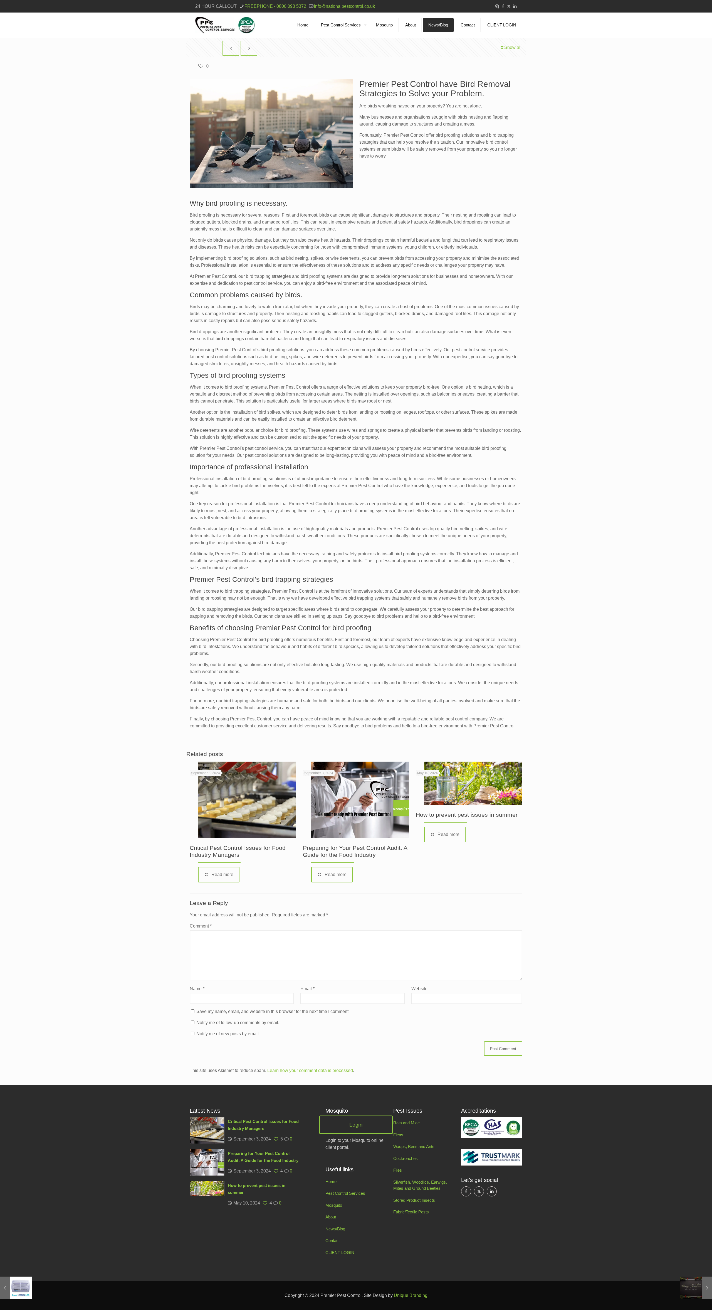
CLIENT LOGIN (339, 1252)
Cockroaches (405, 1158)
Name (197, 988)
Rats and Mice (406, 1122)
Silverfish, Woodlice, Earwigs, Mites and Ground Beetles (420, 1185)
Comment (201, 926)
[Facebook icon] (503, 6)
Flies (397, 1170)
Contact (332, 1240)
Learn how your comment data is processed (310, 1070)
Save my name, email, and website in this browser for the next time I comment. (273, 1011)
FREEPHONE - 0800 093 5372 (275, 6)
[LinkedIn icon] (515, 6)
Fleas (398, 1134)
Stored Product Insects (414, 1200)
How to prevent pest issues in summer (467, 814)
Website (419, 988)
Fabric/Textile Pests (411, 1212)
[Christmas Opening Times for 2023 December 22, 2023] (696, 1288)
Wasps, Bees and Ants (413, 1146)
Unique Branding (410, 1295)
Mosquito (333, 1205)
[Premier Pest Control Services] (225, 25)
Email (307, 988)
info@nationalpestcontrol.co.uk (344, 6)
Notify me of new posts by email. (228, 1033)
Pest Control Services (345, 1193)
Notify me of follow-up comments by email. (237, 1022)
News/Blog (335, 1228)
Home (331, 1181)
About (330, 1217)
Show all (512, 47)
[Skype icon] (497, 6)
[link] (491, 1127)
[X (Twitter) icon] (509, 6)
